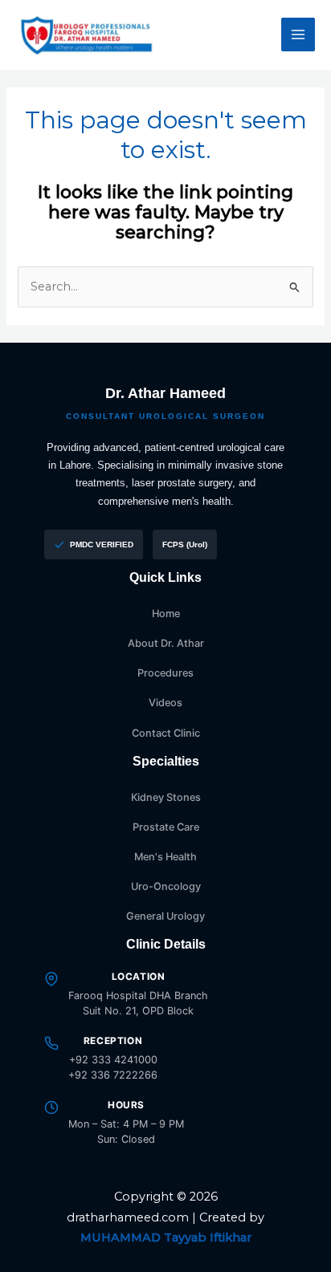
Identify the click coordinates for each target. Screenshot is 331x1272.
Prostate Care (166, 827)
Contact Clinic (166, 733)
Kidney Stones (166, 797)
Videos (165, 703)
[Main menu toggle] (298, 34)
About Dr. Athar (166, 643)
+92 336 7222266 (112, 1075)
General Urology (165, 916)
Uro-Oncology (166, 886)
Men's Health (165, 857)
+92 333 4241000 (113, 1060)
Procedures (165, 673)
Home (166, 614)
